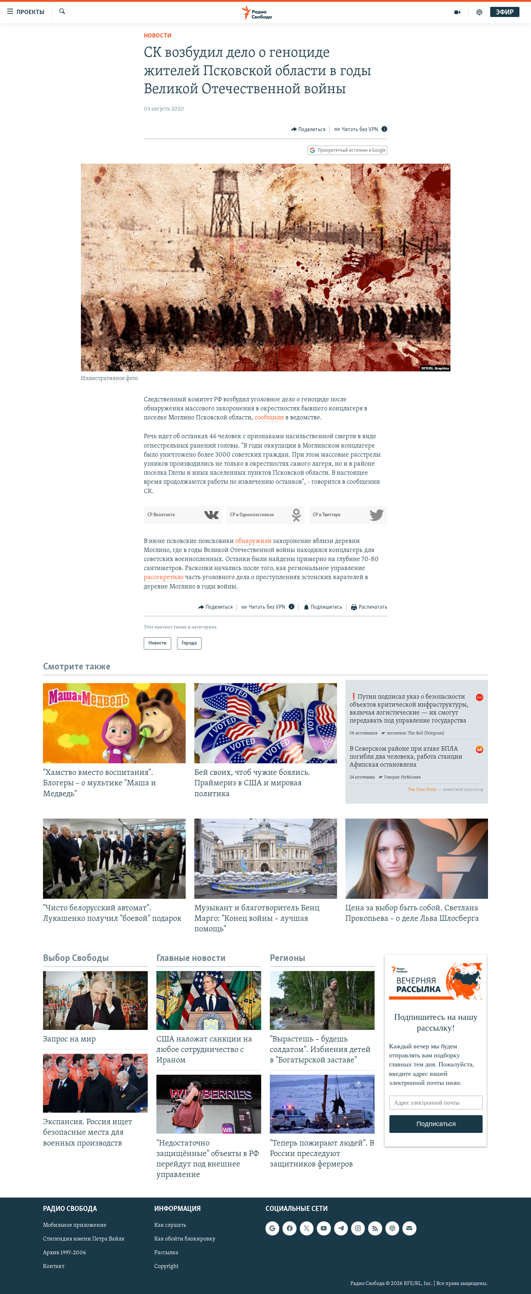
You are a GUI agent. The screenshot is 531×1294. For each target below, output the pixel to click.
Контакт (53, 1266)
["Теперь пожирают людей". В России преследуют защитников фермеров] (322, 1104)
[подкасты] (479, 12)
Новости (158, 36)
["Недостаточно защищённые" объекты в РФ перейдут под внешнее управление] (208, 1104)
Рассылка (166, 1253)
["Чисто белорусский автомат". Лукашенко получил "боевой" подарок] (114, 859)
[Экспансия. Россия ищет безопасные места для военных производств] (95, 1083)
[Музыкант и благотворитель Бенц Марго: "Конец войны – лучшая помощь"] (265, 859)
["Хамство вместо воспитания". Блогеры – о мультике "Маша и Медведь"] (114, 723)
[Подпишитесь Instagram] (358, 1228)
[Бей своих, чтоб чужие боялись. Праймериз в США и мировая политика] (265, 723)
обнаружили (253, 541)
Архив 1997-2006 (64, 1253)
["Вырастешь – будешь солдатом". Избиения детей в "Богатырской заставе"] (322, 1000)
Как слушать (170, 1225)
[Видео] (457, 12)
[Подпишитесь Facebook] (289, 1228)
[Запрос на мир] (95, 1000)
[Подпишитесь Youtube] (324, 1228)
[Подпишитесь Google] (272, 1228)
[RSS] (375, 1228)
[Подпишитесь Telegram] (341, 1228)
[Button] (308, 129)
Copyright (166, 1266)
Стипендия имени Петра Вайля (83, 1239)
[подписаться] (409, 1228)
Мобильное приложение (75, 1225)
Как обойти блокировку (184, 1239)
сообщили (269, 418)
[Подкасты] (392, 1228)
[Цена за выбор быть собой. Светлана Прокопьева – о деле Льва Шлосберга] (416, 859)
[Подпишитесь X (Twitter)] (307, 1228)
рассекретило (164, 577)
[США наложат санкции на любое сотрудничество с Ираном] (208, 1000)
